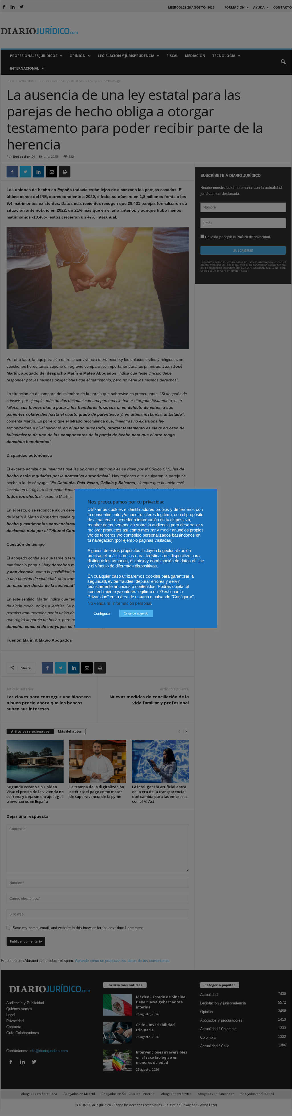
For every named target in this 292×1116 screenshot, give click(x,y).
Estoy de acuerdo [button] (136, 613)
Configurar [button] (102, 613)
